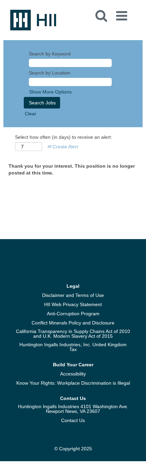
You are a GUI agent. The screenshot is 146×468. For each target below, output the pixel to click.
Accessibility (73, 374)
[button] (123, 13)
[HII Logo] (33, 20)
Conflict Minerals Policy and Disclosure (73, 322)
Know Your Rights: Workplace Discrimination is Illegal (73, 383)
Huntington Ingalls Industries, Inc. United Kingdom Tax (73, 347)
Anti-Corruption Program (73, 313)
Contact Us (73, 420)
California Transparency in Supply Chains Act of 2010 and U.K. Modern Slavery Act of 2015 (73, 334)
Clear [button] (30, 113)
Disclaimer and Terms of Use (73, 295)
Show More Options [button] (50, 92)
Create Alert (64, 146)
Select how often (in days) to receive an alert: (63, 137)
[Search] (101, 13)
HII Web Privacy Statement (73, 304)
